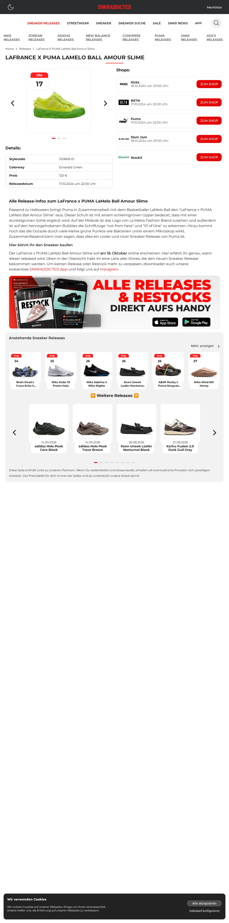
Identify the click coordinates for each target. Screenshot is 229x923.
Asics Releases (215, 38)
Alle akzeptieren (204, 903)
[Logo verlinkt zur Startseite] (114, 7)
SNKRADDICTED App (48, 269)
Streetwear (78, 23)
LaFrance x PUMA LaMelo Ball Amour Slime (65, 48)
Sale (157, 23)
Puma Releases (163, 38)
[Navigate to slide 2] (59, 138)
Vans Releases (189, 38)
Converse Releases (131, 38)
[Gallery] (59, 103)
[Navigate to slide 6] (122, 462)
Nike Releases (12, 38)
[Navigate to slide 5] (117, 462)
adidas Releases (65, 38)
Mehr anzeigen (202, 346)
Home (9, 48)
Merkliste (214, 7)
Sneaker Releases (43, 23)
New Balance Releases (98, 38)
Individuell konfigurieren (204, 911)
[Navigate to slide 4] (111, 462)
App (198, 23)
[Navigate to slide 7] (128, 462)
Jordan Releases (36, 38)
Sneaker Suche (132, 23)
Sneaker (103, 23)
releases (25, 48)
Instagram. (109, 269)
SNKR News (178, 23)
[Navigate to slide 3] (64, 138)
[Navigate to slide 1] (53, 138)
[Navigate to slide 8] (133, 462)
